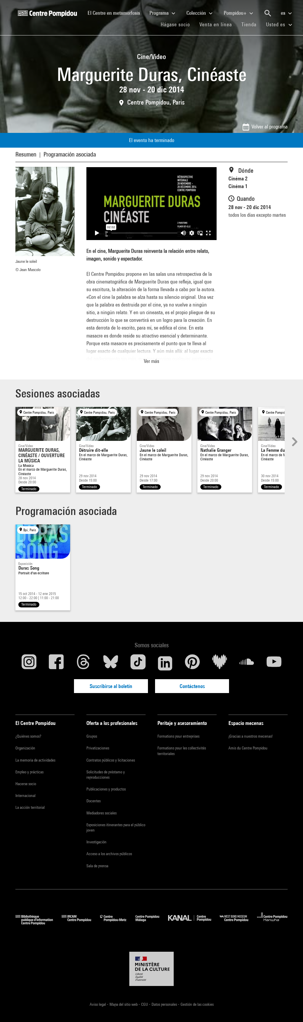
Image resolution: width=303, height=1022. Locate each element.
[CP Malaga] (152, 923)
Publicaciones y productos (106, 789)
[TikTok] (138, 663)
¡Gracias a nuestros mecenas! (250, 736)
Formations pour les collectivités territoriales (181, 751)
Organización (25, 748)
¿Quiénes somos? (28, 736)
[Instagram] (29, 663)
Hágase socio (178, 24)
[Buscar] (268, 13)
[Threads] (83, 663)
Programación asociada (69, 154)
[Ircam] (81, 923)
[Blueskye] (110, 663)
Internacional (25, 795)
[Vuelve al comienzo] (289, 1008)
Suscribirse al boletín (111, 686)
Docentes (93, 800)
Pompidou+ (236, 13)
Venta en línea (215, 24)
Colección (196, 13)
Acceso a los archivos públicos (109, 853)
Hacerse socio (25, 783)
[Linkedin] (165, 663)
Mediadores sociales (101, 813)
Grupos (91, 736)
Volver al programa (270, 126)
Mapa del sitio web (123, 1004)
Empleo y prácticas (29, 772)
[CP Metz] (117, 923)
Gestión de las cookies (197, 1004)
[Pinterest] (192, 663)
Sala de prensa (97, 865)
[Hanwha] (272, 923)
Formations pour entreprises (178, 736)
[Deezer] (219, 663)
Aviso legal (98, 1004)
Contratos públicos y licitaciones (110, 760)
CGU (145, 1004)
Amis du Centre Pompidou (247, 748)
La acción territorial (30, 807)
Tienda (251, 24)
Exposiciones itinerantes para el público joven (115, 827)
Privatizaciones (97, 748)
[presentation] (293, 441)
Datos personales (165, 1004)
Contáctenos (192, 686)
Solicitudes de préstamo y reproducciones (105, 775)
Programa (159, 13)
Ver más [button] (151, 361)
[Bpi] (38, 923)
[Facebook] (56, 663)
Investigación (96, 842)
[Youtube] (274, 663)
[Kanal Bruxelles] (194, 923)
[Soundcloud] (246, 663)
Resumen (25, 154)
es (283, 13)
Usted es (276, 24)
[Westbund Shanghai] (238, 923)
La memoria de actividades (35, 760)
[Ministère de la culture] (151, 969)
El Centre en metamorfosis (116, 12)
